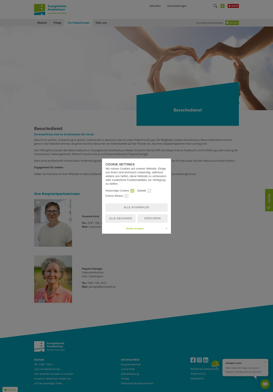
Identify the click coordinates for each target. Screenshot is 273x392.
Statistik (141, 190)
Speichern (152, 218)
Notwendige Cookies (117, 190)
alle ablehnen (120, 218)
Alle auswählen (136, 207)
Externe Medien (114, 196)
